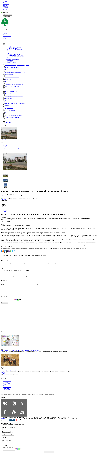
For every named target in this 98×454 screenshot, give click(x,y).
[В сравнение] (1, 142)
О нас (4, 384)
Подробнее (3, 352)
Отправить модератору (49, 451)
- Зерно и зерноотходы (11, 48)
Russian (9, 14)
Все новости (3, 373)
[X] (7, 251)
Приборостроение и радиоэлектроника (14, 96)
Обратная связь (6, 389)
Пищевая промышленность (11, 91)
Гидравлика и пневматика (11, 69)
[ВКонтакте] (1, 251)
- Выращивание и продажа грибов (14, 46)
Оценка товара (4, 294)
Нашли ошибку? (4, 199)
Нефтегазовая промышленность (12, 81)
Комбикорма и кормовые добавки (10, 146)
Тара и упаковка (9, 108)
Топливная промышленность (12, 112)
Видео (4, 38)
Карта (4, 211)
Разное (6, 100)
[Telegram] (14, 251)
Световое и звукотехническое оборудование (15, 103)
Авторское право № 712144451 (8, 418)
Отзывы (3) (5, 210)
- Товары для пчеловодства (12, 59)
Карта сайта (6, 388)
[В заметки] (2, 142)
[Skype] (12, 251)
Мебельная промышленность (12, 77)
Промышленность (9, 98)
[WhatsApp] (10, 251)
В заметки (18, 195)
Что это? (8, 196)
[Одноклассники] (3, 251)
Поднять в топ (4, 200)
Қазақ (8, 16)
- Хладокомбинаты (10, 60)
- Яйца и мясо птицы (11, 62)
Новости (5, 34)
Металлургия (8, 79)
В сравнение (24, 195)
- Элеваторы (9, 61)
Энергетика (8, 122)
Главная (5, 33)
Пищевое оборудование (10, 93)
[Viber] (9, 251)
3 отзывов (4, 195)
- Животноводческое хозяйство (13, 47)
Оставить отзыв (11, 195)
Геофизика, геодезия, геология (12, 67)
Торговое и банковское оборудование (13, 115)
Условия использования (8, 385)
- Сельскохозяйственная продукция (14, 55)
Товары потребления (10, 110)
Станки (7, 105)
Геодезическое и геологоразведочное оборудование (17, 65)
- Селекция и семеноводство (13, 54)
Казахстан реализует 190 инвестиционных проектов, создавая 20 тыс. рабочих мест (20, 350)
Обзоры (5, 37)
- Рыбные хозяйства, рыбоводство (14, 51)
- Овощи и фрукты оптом (12, 50)
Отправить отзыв (4, 302)
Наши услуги (6, 382)
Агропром (7, 44)
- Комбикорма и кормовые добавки (14, 49)
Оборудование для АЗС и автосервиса (14, 84)
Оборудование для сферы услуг (12, 86)
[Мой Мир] (5, 251)
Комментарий (4, 293)
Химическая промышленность (12, 117)
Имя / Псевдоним (4, 280)
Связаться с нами (7, 387)
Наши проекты (6, 383)
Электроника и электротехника (12, 120)
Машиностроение (9, 74)
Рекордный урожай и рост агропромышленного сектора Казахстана (16, 369)
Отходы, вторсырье (9, 88)
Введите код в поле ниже (7, 298)
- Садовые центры (10, 53)
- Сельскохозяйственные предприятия (15, 56)
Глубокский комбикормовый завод (8, 139)
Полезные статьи (7, 36)
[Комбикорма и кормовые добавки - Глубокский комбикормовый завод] (15, 172)
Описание (5, 208)
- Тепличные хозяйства (11, 57)
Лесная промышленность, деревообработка (15, 72)
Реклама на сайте (7, 381)
